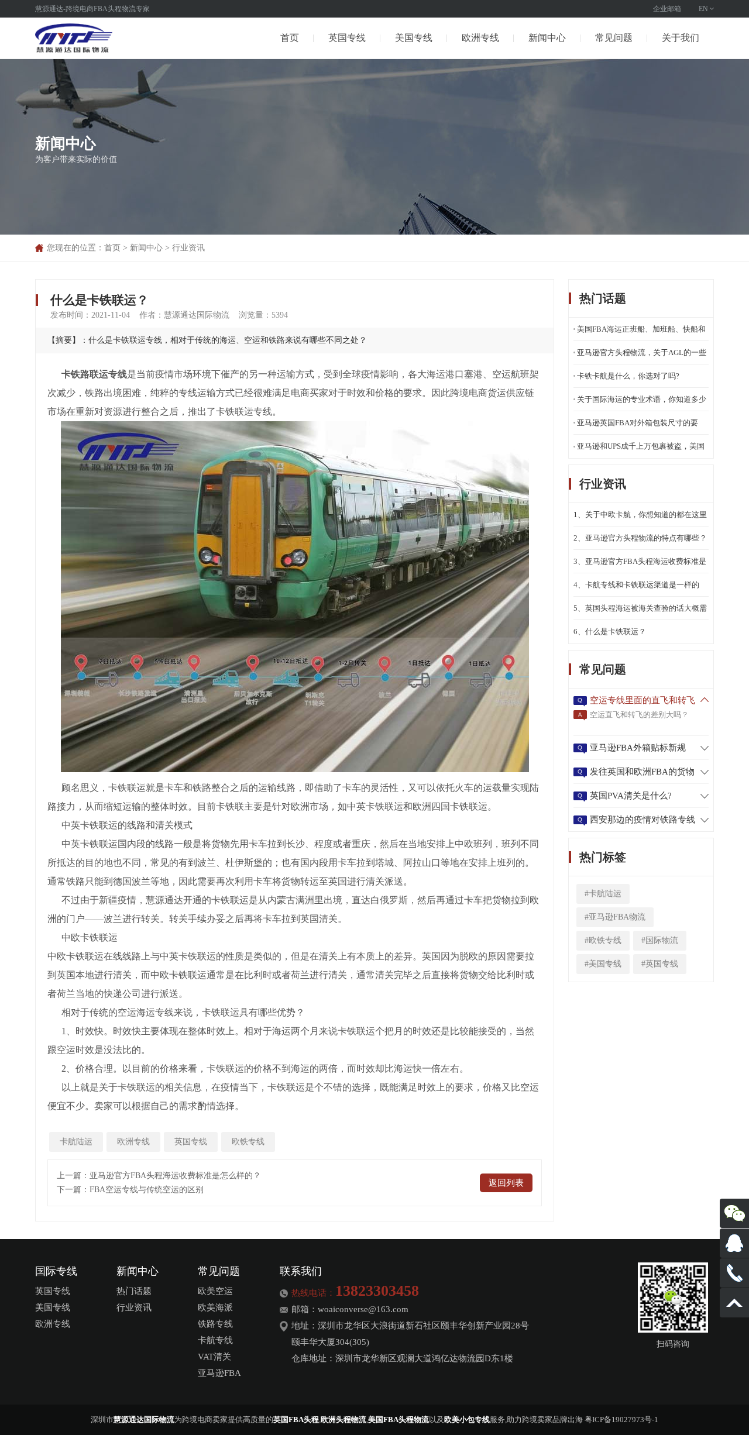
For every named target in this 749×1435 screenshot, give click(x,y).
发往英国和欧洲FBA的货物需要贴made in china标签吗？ (642, 773)
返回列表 (506, 1183)
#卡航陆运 (603, 893)
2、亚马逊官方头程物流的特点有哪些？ (640, 538)
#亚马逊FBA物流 (615, 917)
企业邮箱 (667, 9)
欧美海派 (215, 1307)
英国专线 (347, 38)
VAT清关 (214, 1356)
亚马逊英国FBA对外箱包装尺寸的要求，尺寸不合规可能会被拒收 (637, 426)
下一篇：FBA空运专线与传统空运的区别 (130, 1189)
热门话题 (134, 1291)
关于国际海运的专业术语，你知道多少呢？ (641, 403)
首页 (289, 38)
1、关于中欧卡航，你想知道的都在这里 (640, 514)
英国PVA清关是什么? (631, 795)
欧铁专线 (248, 1141)
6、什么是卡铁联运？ (609, 631)
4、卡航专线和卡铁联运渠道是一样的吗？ (636, 588)
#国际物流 (659, 940)
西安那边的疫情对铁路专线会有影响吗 (642, 821)
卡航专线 (215, 1340)
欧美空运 (215, 1291)
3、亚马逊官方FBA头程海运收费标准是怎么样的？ (639, 565)
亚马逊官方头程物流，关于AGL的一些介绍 (641, 356)
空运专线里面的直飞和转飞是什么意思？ (642, 701)
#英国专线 (659, 963)
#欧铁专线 (603, 940)
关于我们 (680, 38)
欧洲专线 (480, 38)
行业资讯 (188, 247)
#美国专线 (603, 963)
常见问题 (614, 38)
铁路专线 (215, 1324)
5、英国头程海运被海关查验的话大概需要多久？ (640, 612)
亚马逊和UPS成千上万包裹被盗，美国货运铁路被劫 (641, 450)
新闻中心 (547, 38)
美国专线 (413, 38)
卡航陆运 (76, 1141)
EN (703, 9)
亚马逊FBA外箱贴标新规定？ (638, 749)
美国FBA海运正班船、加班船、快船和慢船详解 (641, 333)
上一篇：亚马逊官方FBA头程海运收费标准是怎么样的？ (159, 1175)
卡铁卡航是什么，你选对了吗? (628, 375)
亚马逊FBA (219, 1373)
